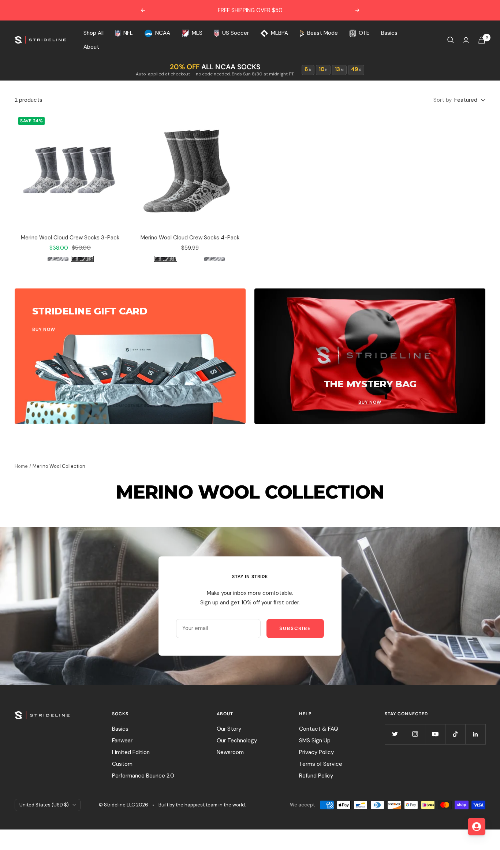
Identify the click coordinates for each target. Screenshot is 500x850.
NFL (128, 33)
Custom (122, 764)
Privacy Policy (316, 752)
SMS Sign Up (315, 740)
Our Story (229, 728)
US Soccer (235, 33)
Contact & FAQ (318, 728)
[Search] (450, 40)
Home (21, 466)
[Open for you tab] (476, 826)
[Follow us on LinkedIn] (475, 734)
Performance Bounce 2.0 (143, 775)
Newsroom (230, 752)
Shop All (93, 33)
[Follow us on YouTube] (435, 734)
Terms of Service (320, 764)
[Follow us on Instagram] (415, 734)
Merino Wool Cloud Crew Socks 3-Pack (70, 237)
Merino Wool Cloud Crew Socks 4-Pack (190, 237)
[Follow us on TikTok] (455, 734)
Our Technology (237, 740)
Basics (389, 33)
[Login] (466, 40)
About (91, 47)
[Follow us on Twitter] (395, 734)
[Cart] (481, 40)
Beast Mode (322, 33)
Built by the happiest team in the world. (202, 805)
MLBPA (279, 33)
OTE (364, 33)
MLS (197, 33)
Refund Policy (316, 775)
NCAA (162, 33)
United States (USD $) (44, 805)
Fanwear (122, 740)
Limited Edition (131, 752)
